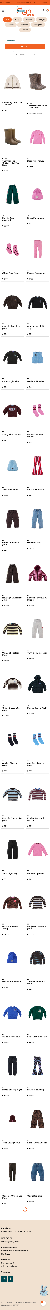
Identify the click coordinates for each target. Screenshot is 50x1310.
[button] (3, 11)
